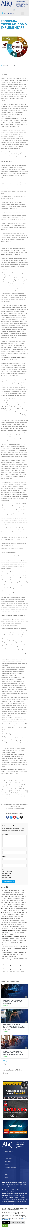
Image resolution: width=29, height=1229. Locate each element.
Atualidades (6, 1067)
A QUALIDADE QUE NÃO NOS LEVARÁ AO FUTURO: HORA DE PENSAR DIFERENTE (14, 942)
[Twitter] (11, 817)
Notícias (5, 1073)
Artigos (5, 1064)
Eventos (7, 1164)
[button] (14, 10)
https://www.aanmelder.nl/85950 (9, 118)
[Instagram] (21, 817)
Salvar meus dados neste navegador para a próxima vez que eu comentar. (7, 874)
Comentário (5, 834)
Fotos (6, 1171)
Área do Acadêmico (9, 13)
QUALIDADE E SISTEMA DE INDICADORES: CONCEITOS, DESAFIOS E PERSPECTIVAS (14, 955)
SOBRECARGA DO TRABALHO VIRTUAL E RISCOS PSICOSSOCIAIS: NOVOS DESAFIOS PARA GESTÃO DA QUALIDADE (14, 892)
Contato (7, 1177)
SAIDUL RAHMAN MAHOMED (9, 953)
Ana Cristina (5, 890)
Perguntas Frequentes (10, 1167)
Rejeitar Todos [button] (6, 1222)
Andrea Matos (6, 940)
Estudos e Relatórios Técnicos (12, 1070)
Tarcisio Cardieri (6, 912)
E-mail (4, 856)
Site (3, 863)
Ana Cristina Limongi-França (9, 946)
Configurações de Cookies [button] (18, 1222)
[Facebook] (7, 817)
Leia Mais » (5, 1005)
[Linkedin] (17, 817)
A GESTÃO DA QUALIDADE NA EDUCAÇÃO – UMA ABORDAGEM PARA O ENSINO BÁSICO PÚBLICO (14, 932)
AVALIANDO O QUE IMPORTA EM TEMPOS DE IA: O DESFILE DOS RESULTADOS (12, 1001)
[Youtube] (14, 817)
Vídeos (6, 1174)
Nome (4, 850)
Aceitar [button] (5, 1225)
